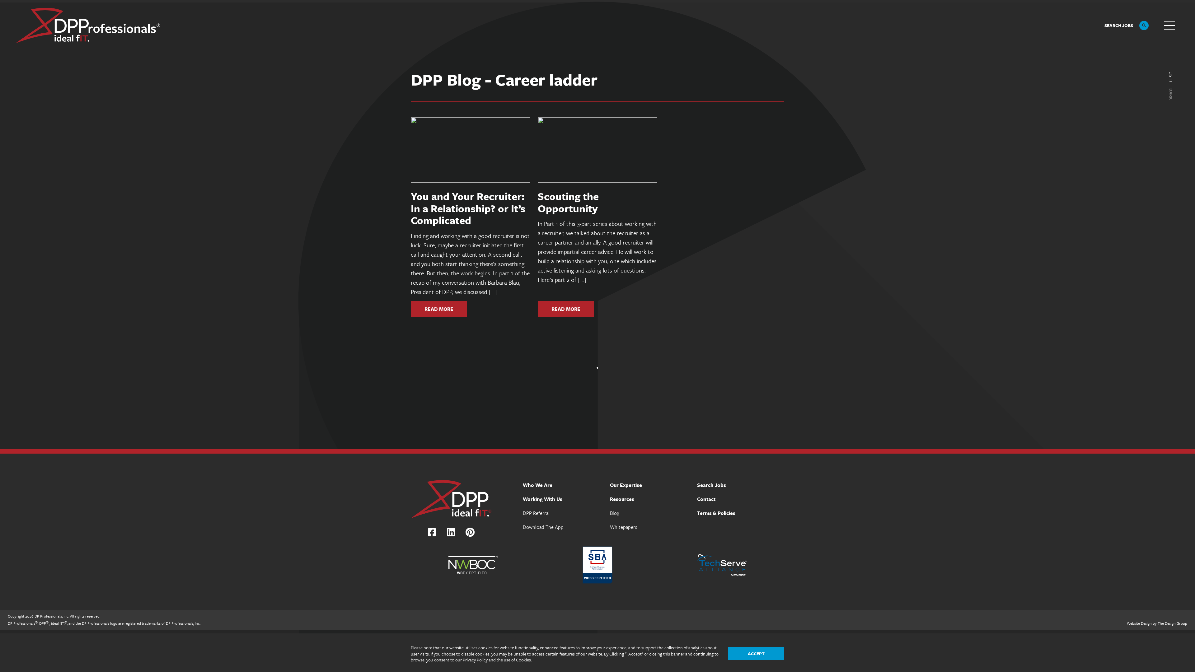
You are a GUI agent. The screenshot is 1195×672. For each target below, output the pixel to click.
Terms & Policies (716, 513)
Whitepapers (623, 527)
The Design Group (1172, 623)
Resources (622, 499)
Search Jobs (711, 485)
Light (1171, 77)
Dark (1171, 94)
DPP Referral (536, 513)
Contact (706, 499)
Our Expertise (626, 485)
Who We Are (537, 485)
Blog (614, 513)
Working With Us (542, 499)
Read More (438, 308)
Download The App (543, 527)
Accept (756, 653)
